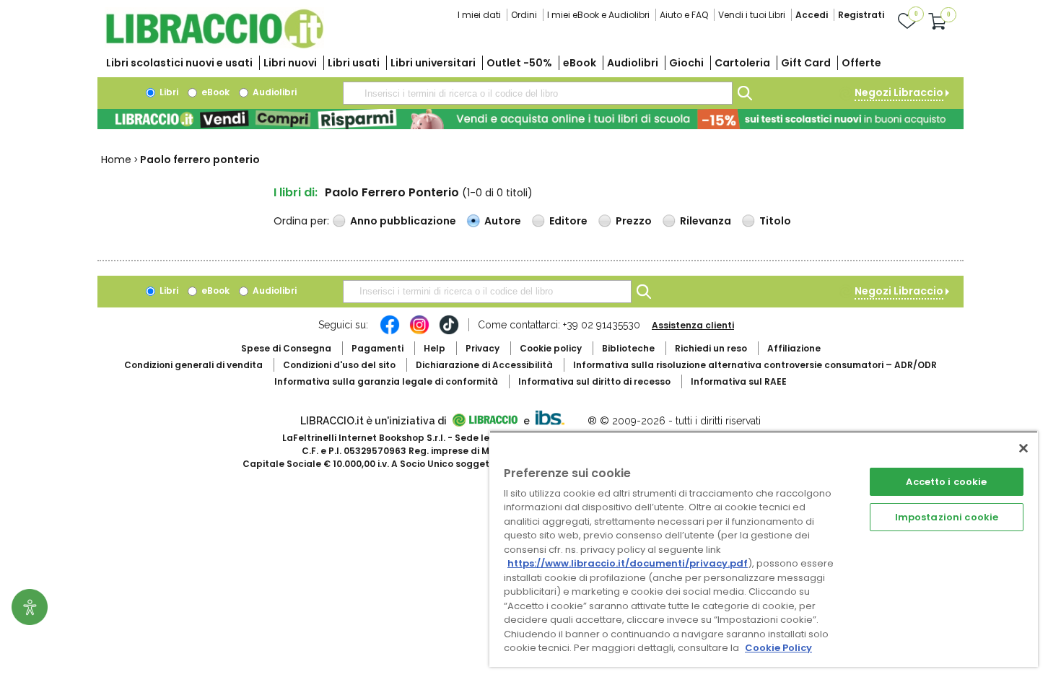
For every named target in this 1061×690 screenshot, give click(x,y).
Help (434, 348)
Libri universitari (433, 63)
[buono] (530, 119)
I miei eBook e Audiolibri (598, 15)
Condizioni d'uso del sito (339, 365)
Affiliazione (794, 348)
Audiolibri (632, 63)
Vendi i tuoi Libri (751, 15)
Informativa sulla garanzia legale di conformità (386, 381)
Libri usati (354, 63)
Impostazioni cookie (946, 517)
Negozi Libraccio (899, 92)
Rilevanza (705, 221)
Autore (502, 221)
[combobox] (538, 93)
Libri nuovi (290, 63)
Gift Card (806, 63)
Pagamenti (377, 348)
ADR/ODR (755, 365)
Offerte (861, 63)
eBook (579, 63)
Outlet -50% (519, 63)
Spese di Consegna (286, 348)
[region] (763, 549)
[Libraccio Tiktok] (449, 332)
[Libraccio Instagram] (419, 332)
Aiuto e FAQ (684, 15)
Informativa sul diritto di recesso (594, 381)
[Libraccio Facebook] (390, 332)
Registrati (861, 15)
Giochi (686, 63)
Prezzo (634, 221)
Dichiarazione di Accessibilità (484, 365)
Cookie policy (551, 348)
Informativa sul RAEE (739, 381)
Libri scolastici (179, 63)
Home (116, 159)
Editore (568, 221)
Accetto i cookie (946, 482)
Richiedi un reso (711, 348)
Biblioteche (628, 348)
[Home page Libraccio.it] (214, 45)
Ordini (524, 15)
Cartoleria (742, 63)
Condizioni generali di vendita (193, 365)
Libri (167, 92)
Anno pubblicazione (403, 221)
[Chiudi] (1023, 448)
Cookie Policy (778, 648)
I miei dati (479, 15)
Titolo (775, 221)
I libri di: (296, 192)
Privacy (482, 348)
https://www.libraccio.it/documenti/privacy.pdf (627, 563)
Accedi (811, 15)
